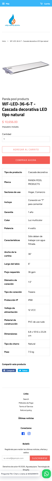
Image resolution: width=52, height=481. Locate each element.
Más (7, 4)
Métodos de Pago (26, 403)
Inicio (4, 41)
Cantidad (6, 134)
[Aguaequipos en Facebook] (23, 434)
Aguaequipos (31, 466)
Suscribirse (40, 458)
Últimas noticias (26, 418)
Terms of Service (26, 406)
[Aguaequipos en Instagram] (29, 434)
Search (26, 399)
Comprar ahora (26, 160)
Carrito (47, 3)
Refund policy (26, 410)
